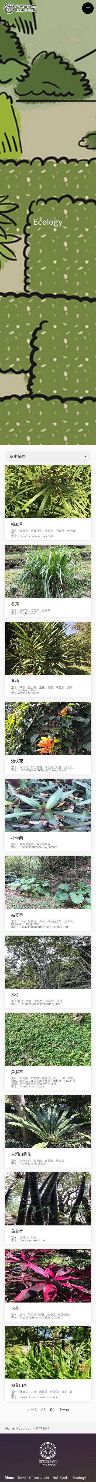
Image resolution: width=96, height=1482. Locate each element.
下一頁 (64, 1409)
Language (58, 12)
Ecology (24, 1428)
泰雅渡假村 (19, 8)
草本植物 (43, 1428)
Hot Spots (60, 1477)
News (21, 1477)
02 (52, 1409)
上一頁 (32, 1409)
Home (9, 1428)
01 (43, 1409)
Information (39, 1477)
